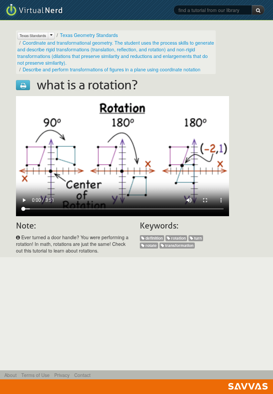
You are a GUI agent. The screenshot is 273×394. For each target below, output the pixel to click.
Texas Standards (33, 35)
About (10, 375)
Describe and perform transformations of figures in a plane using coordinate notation (111, 69)
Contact (82, 375)
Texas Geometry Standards (89, 35)
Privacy (62, 375)
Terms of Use (35, 375)
